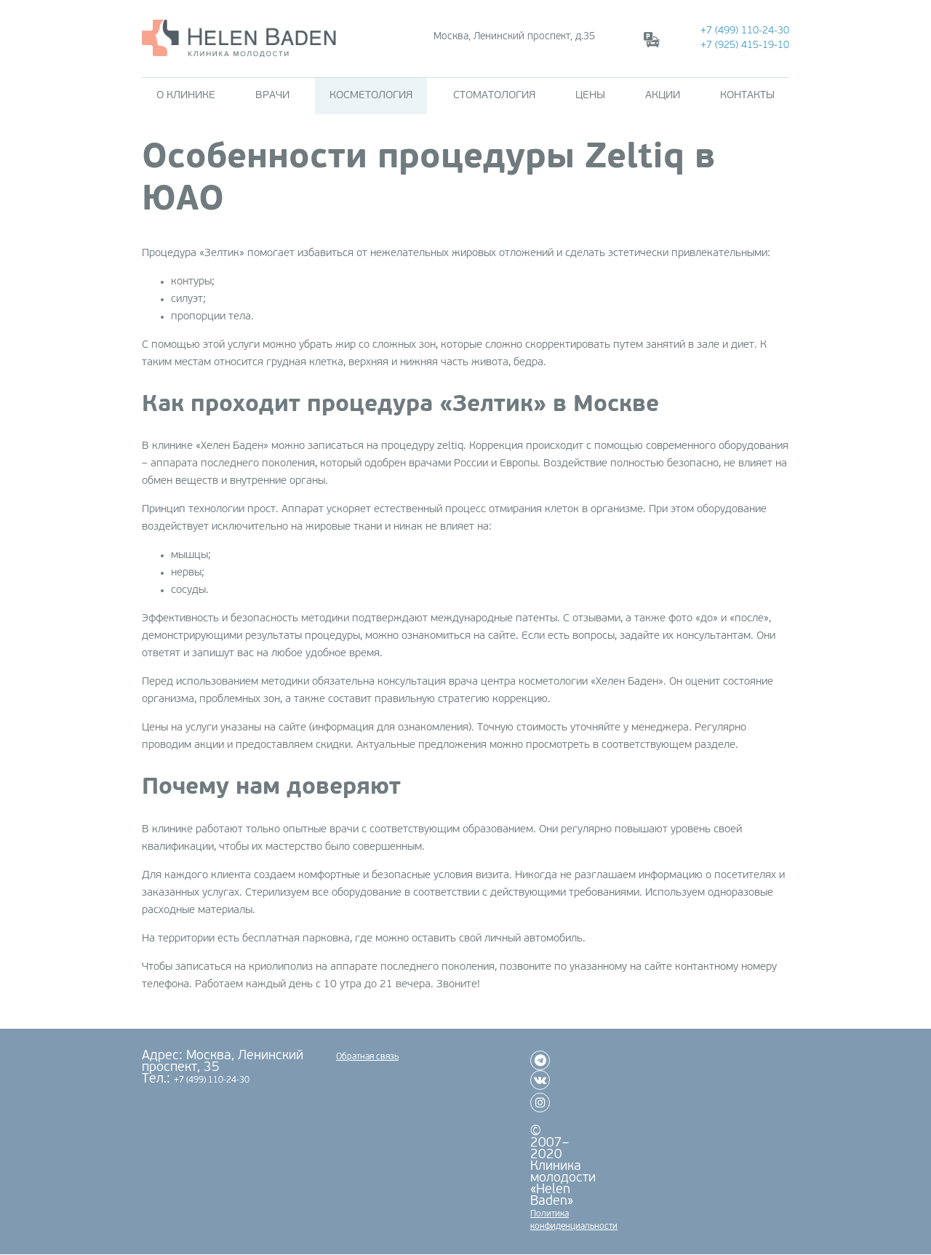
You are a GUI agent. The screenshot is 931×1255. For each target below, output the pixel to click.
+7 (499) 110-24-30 (744, 30)
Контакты (747, 95)
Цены (590, 95)
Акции (662, 95)
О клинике (185, 95)
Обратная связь (367, 1057)
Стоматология (494, 95)
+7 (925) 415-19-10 (744, 45)
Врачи (272, 95)
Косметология (370, 95)
